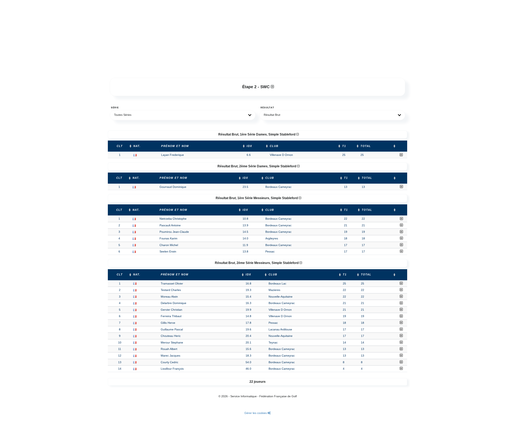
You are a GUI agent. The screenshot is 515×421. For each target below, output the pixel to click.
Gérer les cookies (256, 413)
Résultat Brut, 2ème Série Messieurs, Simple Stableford (257, 263)
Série (115, 107)
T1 (344, 146)
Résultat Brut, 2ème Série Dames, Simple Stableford (257, 166)
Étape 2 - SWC (256, 87)
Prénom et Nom (175, 146)
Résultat (267, 107)
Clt (120, 146)
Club (274, 146)
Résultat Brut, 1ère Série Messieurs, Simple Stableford (257, 198)
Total (365, 146)
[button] (182, 115)
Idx (249, 146)
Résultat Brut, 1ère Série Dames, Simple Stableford (257, 134)
